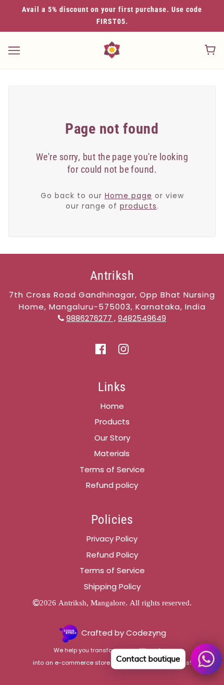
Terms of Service (112, 469)
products (138, 206)
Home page (128, 195)
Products (112, 421)
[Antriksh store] (112, 49)
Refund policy (112, 485)
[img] (100, 349)
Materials (112, 453)
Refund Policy (112, 554)
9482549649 (142, 318)
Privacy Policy (112, 538)
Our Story (112, 437)
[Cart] (210, 50)
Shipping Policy (112, 586)
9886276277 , (91, 318)
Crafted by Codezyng (123, 632)
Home (112, 405)
